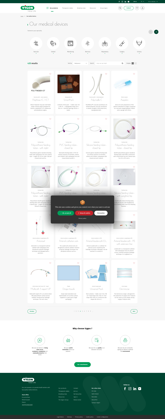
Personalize (101, 213)
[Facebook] (119, 1)
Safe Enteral (95, 394)
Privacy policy (79, 417)
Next (156, 32)
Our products (54, 8)
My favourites (77, 394)
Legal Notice (60, 417)
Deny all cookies (85, 213)
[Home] (28, 8)
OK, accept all (66, 213)
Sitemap (69, 417)
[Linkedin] (125, 1)
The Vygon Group (63, 400)
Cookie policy (89, 417)
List (136, 63)
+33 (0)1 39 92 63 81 (27, 405)
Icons (133, 63)
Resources (93, 8)
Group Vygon (104, 8)
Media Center (77, 400)
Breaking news (81, 8)
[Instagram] (122, 1)
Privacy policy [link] (82, 218)
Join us (135, 1)
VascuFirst (94, 400)
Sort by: (70, 63)
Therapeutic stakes (67, 8)
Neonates (94, 397)
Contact (76, 388)
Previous (150, 32)
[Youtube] (128, 1)
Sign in (76, 397)
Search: (92, 63)
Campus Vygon (96, 402)
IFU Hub (94, 391)
